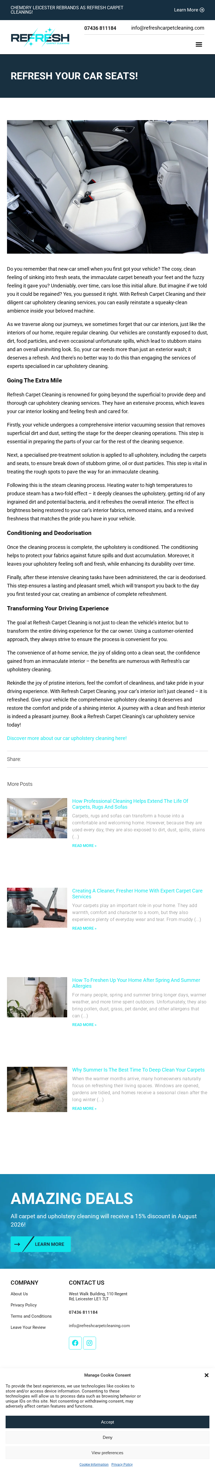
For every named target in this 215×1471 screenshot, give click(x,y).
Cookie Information (94, 1465)
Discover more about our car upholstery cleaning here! (67, 738)
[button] (206, 1375)
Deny (108, 1437)
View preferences (107, 1452)
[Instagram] (89, 1343)
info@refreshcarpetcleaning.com (167, 28)
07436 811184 (100, 28)
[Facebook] (75, 1343)
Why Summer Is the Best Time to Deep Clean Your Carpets (138, 1070)
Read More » (84, 845)
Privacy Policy (122, 1465)
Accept (107, 1422)
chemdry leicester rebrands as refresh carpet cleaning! (67, 10)
